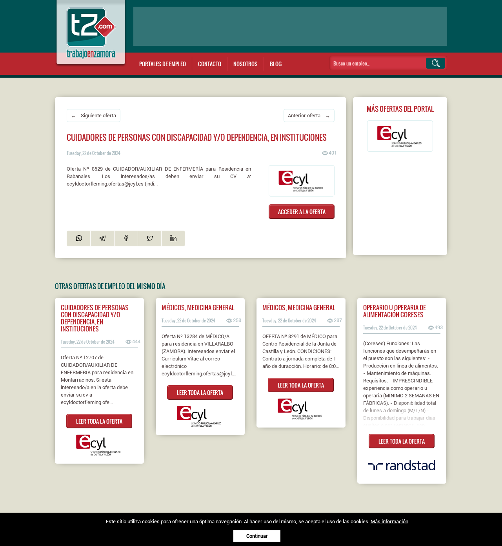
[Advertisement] (290, 26)
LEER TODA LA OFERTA (99, 421)
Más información (389, 521)
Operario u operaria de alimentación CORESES (394, 311)
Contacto (209, 64)
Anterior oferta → (309, 115)
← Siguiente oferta (93, 115)
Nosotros (245, 64)
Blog (276, 64)
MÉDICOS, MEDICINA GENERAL (198, 307)
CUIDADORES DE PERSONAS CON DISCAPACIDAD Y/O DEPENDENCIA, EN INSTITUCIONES (95, 318)
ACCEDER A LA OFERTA (302, 211)
